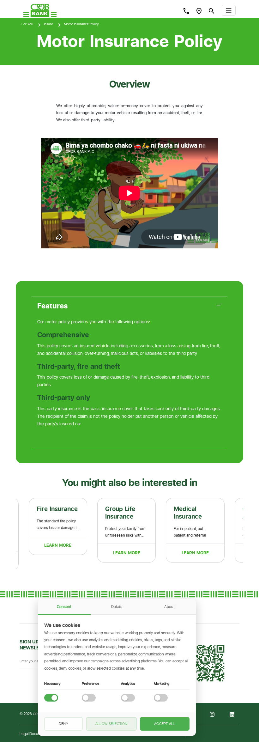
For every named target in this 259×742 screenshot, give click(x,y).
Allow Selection (111, 723)
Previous (11, 534)
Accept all (164, 723)
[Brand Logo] (40, 10)
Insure (48, 24)
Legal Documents (34, 733)
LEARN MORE (49, 545)
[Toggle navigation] (229, 10)
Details (116, 606)
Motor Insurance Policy (81, 24)
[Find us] (199, 10)
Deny (63, 723)
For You (27, 24)
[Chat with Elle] (224, 707)
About (169, 606)
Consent (64, 606)
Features (52, 305)
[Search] (186, 10)
